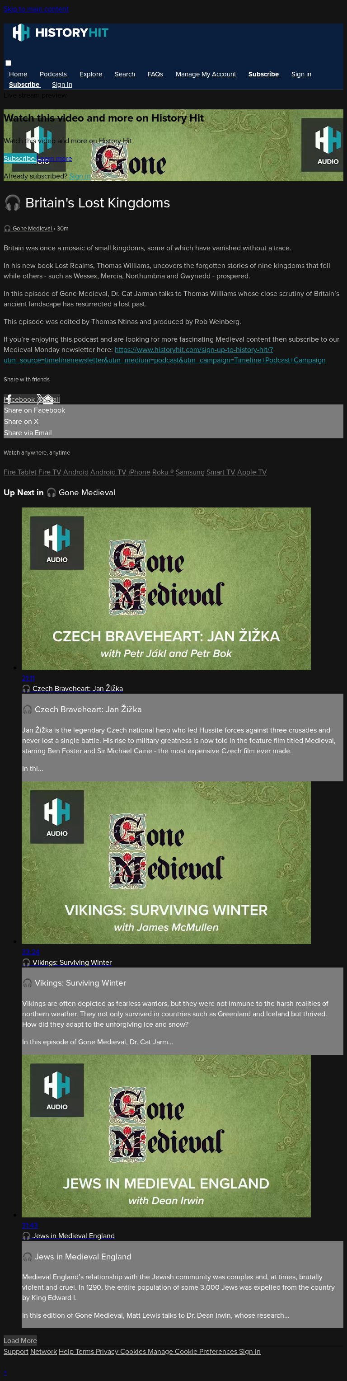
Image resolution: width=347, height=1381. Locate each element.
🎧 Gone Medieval (28, 228)
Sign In (62, 84)
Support (16, 1351)
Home (19, 74)
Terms (85, 1351)
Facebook (20, 399)
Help (67, 1351)
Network (43, 1351)
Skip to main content (36, 9)
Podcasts (54, 74)
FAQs (155, 74)
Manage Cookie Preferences (193, 1351)
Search (126, 74)
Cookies (134, 1351)
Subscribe (20, 158)
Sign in (301, 74)
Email (51, 399)
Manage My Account (206, 74)
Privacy (108, 1351)
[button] (8, 63)
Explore (92, 74)
